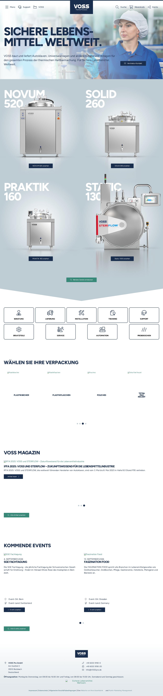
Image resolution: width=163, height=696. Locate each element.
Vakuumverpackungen (53, 411)
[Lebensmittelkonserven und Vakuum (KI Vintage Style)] (79, 461)
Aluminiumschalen (133, 395)
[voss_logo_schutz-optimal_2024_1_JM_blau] (81, 1)
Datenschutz (43, 690)
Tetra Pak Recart (13, 395)
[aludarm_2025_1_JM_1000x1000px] (86, 372)
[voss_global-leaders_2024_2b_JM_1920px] (81, 681)
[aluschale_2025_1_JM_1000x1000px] (127, 372)
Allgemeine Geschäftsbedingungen (62, 690)
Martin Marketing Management (120, 690)
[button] (77, 423)
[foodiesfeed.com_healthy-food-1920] (33, 554)
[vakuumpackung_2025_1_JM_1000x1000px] (53, 376)
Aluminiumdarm (93, 395)
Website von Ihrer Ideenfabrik (92, 690)
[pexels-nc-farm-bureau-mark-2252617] (115, 554)
